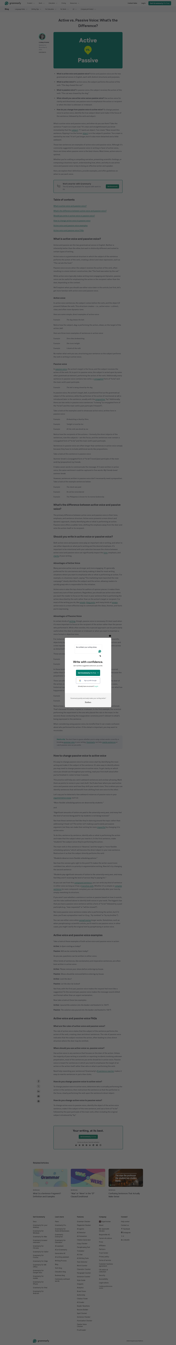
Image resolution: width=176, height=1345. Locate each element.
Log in (96, 686)
